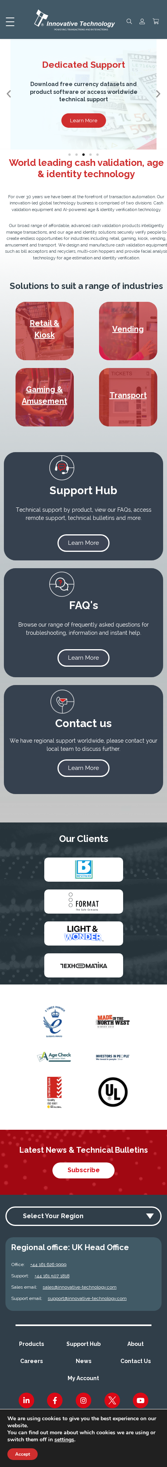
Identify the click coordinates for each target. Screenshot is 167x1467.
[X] (112, 1400)
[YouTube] (140, 1400)
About (135, 1344)
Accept (22, 1454)
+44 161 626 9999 (48, 1264)
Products (31, 1344)
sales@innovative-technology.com (80, 1287)
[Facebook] (55, 1400)
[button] (9, 94)
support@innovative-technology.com (87, 1298)
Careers (31, 1361)
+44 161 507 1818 (52, 1276)
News (83, 1361)
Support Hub (83, 1344)
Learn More (83, 120)
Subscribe (84, 1170)
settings (64, 1439)
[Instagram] (83, 1400)
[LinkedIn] (26, 1400)
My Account (83, 1378)
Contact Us (135, 1361)
